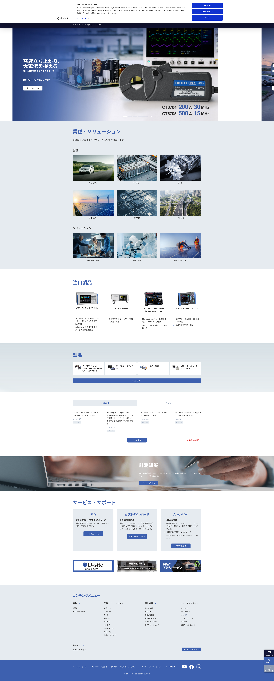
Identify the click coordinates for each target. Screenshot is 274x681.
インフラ (107, 625)
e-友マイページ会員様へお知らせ (88, 25)
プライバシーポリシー (80, 667)
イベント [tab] (169, 403)
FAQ (182, 615)
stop (151, 116)
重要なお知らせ (195, 440)
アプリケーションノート (153, 625)
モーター (107, 615)
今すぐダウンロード (137, 536)
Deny (207, 18)
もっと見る (137, 440)
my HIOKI (184, 608)
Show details (82, 19)
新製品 (75, 608)
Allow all (207, 5)
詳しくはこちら (33, 88)
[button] (125, 116)
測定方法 (148, 611)
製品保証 (184, 621)
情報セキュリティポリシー (129, 667)
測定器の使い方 (150, 618)
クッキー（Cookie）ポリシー (152, 667)
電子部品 (107, 621)
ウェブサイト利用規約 (99, 667)
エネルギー (108, 618)
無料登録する (181, 546)
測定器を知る (149, 615)
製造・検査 (108, 632)
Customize (206, 12)
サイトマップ (170, 667)
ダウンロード (185, 611)
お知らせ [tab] (105, 403)
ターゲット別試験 (151, 621)
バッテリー (108, 611)
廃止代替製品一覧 (79, 611)
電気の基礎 (149, 608)
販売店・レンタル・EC (188, 625)
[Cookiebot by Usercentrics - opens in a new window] (62, 19)
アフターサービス (187, 618)
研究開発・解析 (109, 628)
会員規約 (113, 667)
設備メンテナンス (110, 635)
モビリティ (107, 608)
